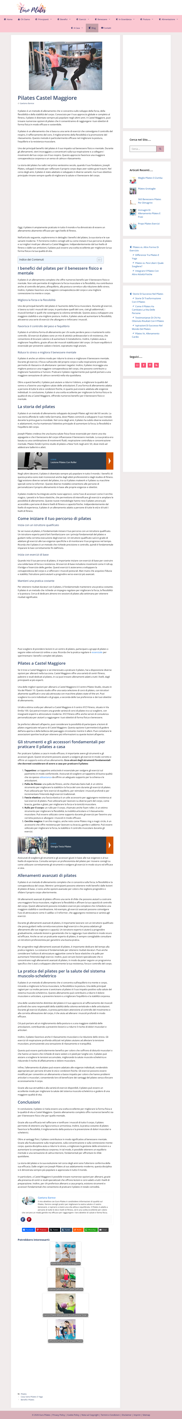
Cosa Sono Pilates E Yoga (32, 1396)
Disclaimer (127, 1415)
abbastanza (46, 777)
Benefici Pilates (27, 1399)
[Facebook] (23, 1219)
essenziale (97, 652)
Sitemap (146, 1415)
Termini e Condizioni (110, 1415)
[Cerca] (160, 149)
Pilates (24, 1394)
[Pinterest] (29, 1219)
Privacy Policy (58, 1415)
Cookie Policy (73, 1415)
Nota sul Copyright (90, 1415)
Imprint (137, 1415)
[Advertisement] (117, 7)
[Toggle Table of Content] (98, 260)
